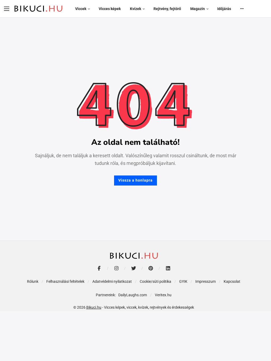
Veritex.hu (163, 295)
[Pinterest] (150, 268)
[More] (242, 9)
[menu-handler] (6, 9)
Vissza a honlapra (135, 180)
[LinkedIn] (168, 268)
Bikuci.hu (93, 307)
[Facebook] (99, 268)
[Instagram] (116, 268)
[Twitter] (133, 268)
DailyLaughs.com (132, 295)
